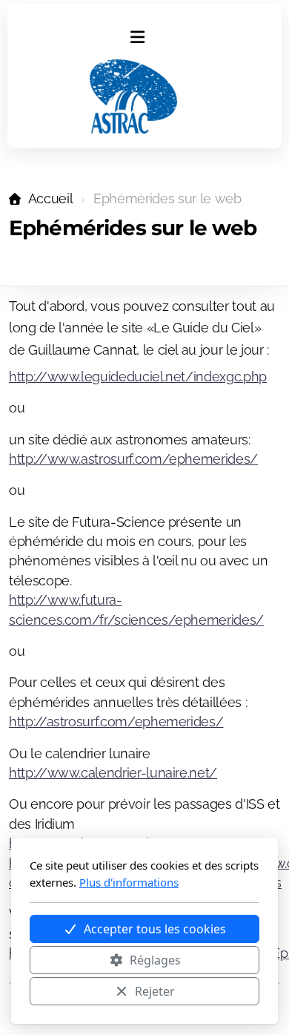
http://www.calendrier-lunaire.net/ (113, 773)
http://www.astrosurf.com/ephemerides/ (133, 459)
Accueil (50, 198)
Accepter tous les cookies (155, 929)
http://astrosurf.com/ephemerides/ (116, 721)
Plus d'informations (129, 882)
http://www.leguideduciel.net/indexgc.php (138, 376)
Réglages (155, 960)
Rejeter (155, 991)
